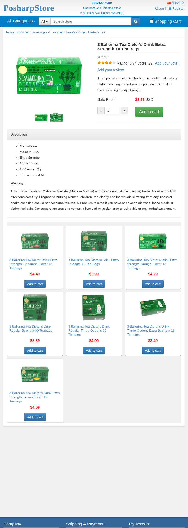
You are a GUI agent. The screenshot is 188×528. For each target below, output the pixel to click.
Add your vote (166, 63)
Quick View (53, 228)
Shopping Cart (168, 21)
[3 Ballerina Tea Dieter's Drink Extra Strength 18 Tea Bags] (49, 75)
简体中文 (178, 3)
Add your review (110, 70)
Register (178, 8)
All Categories (20, 21)
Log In (163, 8)
